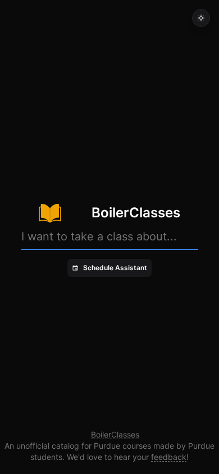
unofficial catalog (47, 445)
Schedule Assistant (115, 267)
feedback (168, 457)
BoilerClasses (115, 434)
